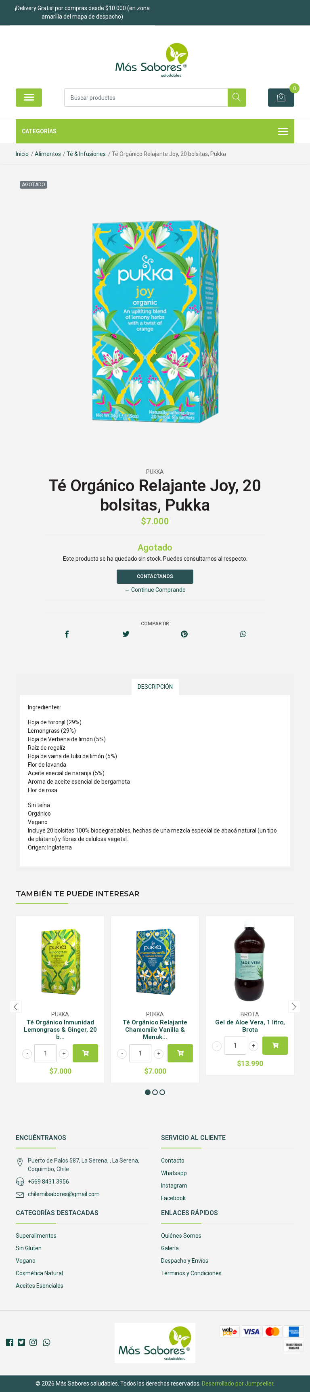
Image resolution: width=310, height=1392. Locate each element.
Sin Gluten (29, 1248)
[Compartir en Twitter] (125, 634)
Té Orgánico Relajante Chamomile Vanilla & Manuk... (155, 1030)
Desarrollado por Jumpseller (237, 1383)
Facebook (173, 1198)
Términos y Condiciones (191, 1273)
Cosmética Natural (39, 1273)
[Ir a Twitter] (21, 1343)
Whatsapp (174, 1173)
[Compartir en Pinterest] (184, 634)
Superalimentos (36, 1235)
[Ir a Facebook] (9, 1343)
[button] (147, 1092)
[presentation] (16, 1007)
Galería (170, 1248)
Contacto (172, 1160)
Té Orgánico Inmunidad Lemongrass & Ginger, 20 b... (60, 1030)
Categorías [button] (39, 131)
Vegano (26, 1260)
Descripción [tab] (155, 686)
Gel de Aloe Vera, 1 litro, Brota (250, 1026)
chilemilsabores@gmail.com (64, 1194)
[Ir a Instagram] (33, 1343)
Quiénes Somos (181, 1235)
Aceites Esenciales (39, 1286)
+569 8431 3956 (48, 1181)
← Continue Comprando (155, 590)
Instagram (174, 1185)
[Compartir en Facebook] (67, 634)
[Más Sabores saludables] (151, 60)
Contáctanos (155, 576)
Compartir (155, 624)
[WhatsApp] (46, 1343)
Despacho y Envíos (184, 1260)
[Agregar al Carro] (85, 1053)
